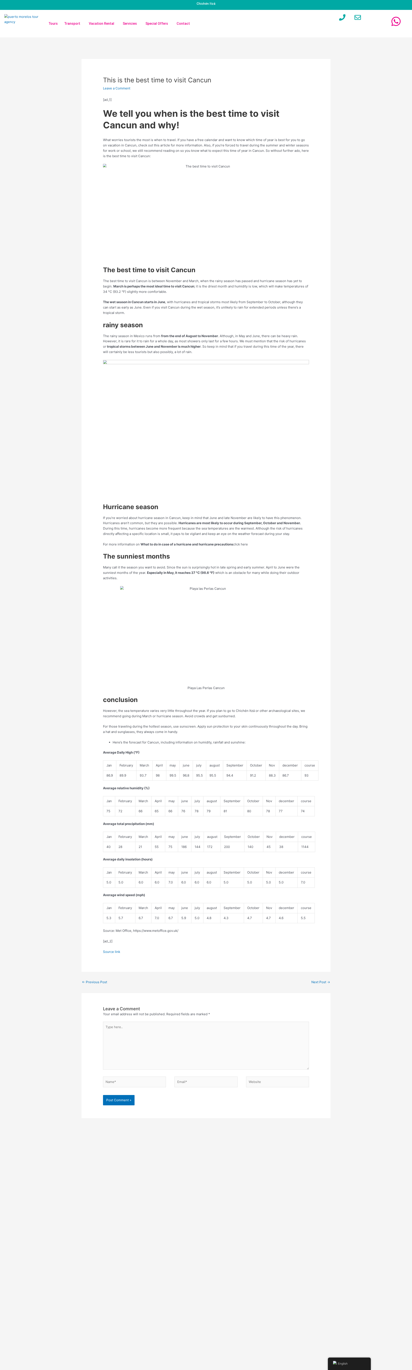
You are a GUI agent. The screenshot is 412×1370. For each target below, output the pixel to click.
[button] (73, 24)
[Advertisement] (287, 1244)
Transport (72, 24)
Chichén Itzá (206, 4)
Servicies (130, 24)
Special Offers (156, 24)
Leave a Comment (116, 88)
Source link (111, 952)
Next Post (320, 982)
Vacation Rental (101, 24)
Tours (53, 24)
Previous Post (94, 982)
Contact (183, 24)
